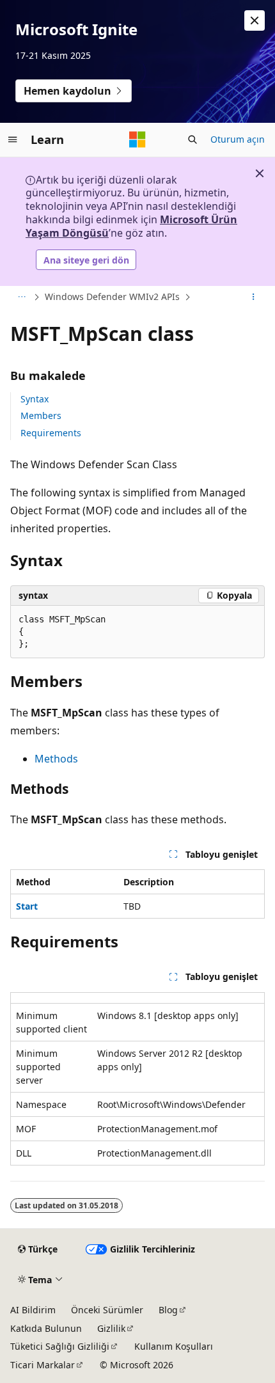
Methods (56, 759)
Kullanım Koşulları (173, 1346)
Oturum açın (237, 139)
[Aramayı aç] (192, 139)
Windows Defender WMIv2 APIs (112, 296)
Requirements (50, 433)
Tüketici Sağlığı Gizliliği (59, 1346)
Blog (168, 1310)
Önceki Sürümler (107, 1310)
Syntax (34, 399)
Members (40, 415)
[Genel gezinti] (13, 139)
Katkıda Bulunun (46, 1328)
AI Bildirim (33, 1310)
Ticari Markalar (42, 1365)
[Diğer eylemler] (253, 297)
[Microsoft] (137, 139)
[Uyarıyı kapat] (254, 20)
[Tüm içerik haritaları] (21, 297)
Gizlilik (111, 1328)
